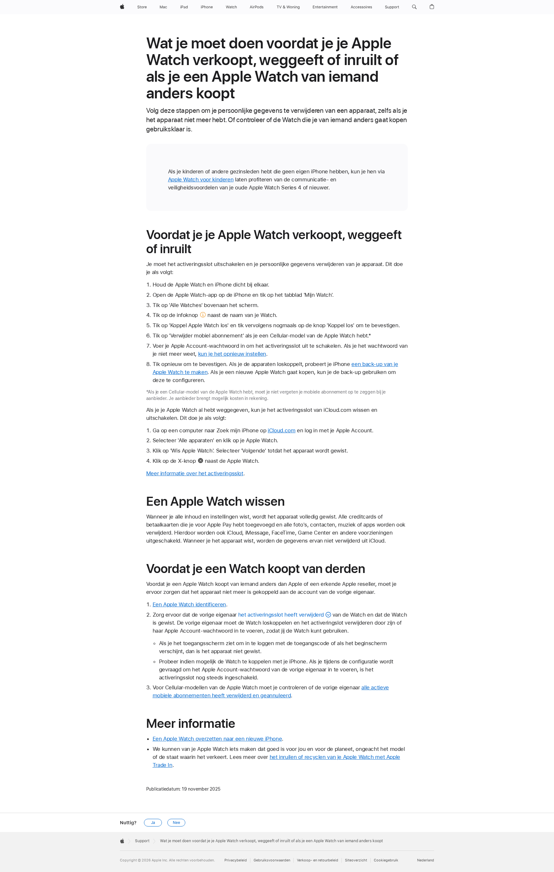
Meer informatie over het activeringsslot (194, 473)
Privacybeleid (235, 860)
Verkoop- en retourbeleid (317, 860)
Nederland (425, 860)
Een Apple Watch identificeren (189, 604)
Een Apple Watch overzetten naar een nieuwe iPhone (217, 738)
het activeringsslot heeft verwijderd (281, 614)
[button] (414, 7)
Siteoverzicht (356, 860)
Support (142, 841)
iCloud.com (281, 430)
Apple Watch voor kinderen (201, 179)
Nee (176, 822)
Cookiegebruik (386, 860)
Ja (153, 822)
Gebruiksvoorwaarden (272, 860)
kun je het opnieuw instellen (232, 354)
